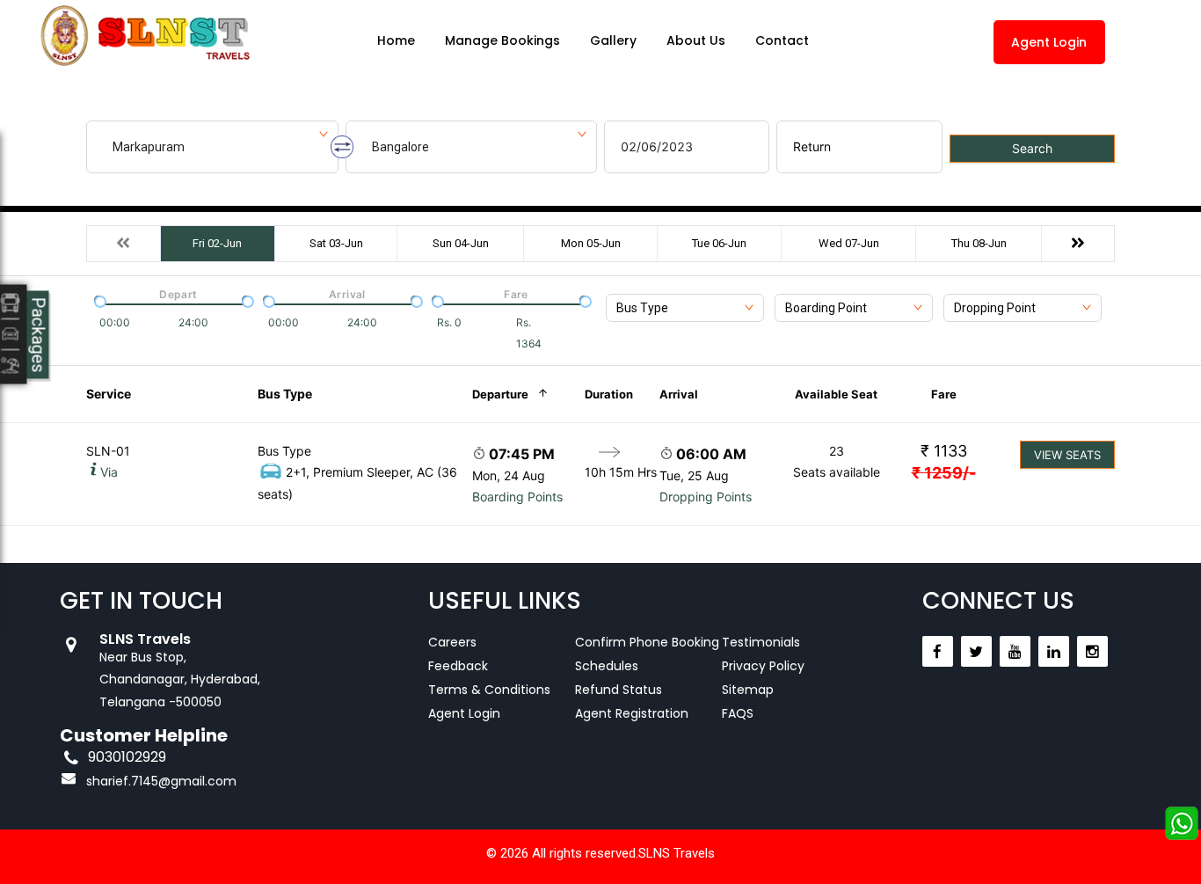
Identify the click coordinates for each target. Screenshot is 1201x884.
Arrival (678, 394)
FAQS (737, 713)
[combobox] (684, 308)
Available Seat (836, 394)
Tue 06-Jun (719, 243)
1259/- (944, 473)
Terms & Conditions (489, 689)
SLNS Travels (676, 853)
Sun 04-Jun (461, 243)
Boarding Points (517, 496)
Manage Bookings (502, 40)
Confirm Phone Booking (647, 642)
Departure (500, 394)
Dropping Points (705, 496)
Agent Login (1049, 42)
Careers (452, 642)
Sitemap (748, 689)
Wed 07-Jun (849, 243)
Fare (944, 394)
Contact (782, 40)
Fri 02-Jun (217, 243)
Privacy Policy (763, 666)
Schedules (606, 666)
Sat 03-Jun (336, 243)
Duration (609, 394)
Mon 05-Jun (591, 243)
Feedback (458, 666)
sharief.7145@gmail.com (161, 781)
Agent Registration (631, 713)
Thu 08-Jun (979, 243)
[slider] (98, 300)
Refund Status (618, 689)
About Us (695, 40)
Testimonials (761, 642)
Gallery (613, 40)
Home (396, 40)
